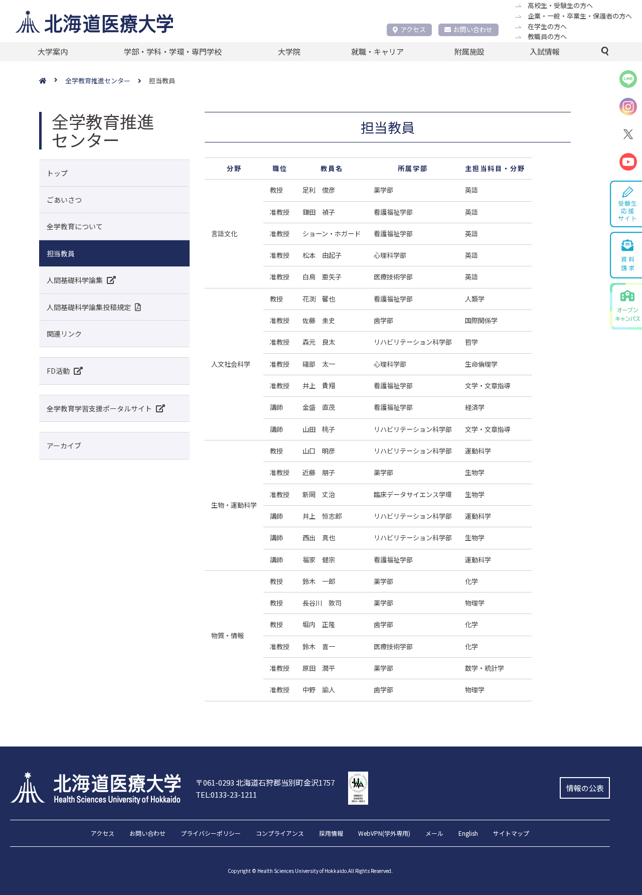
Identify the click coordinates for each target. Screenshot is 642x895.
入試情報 (545, 51)
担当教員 (61, 253)
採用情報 (331, 833)
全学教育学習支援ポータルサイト (99, 408)
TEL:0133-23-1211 (226, 794)
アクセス (413, 29)
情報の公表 (585, 788)
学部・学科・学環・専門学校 (173, 51)
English (468, 833)
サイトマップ (511, 833)
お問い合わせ (473, 29)
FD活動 (58, 371)
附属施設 (469, 51)
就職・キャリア (377, 51)
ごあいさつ (64, 200)
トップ (57, 173)
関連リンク (64, 334)
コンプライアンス (280, 833)
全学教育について (75, 226)
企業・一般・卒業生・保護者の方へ (580, 16)
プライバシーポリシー (211, 833)
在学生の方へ (547, 26)
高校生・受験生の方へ (560, 5)
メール (434, 833)
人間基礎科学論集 (75, 280)
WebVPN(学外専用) (384, 833)
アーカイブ (64, 445)
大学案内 (53, 51)
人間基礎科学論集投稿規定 (89, 307)
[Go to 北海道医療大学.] (52, 81)
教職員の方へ (547, 36)
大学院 (289, 51)
